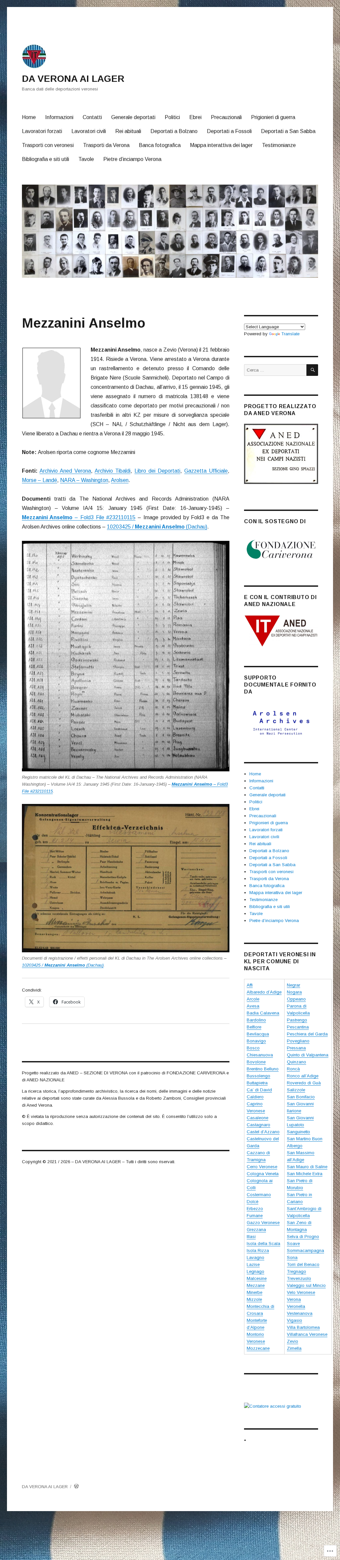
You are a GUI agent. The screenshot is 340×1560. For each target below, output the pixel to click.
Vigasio (294, 1320)
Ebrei (195, 117)
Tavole (86, 159)
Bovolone (256, 1061)
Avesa (253, 1006)
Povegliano (298, 1040)
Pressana (296, 1047)
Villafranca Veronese (307, 1334)
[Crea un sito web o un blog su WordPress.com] (76, 1486)
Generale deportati (133, 117)
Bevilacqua (258, 1033)
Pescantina (298, 1026)
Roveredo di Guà (304, 1082)
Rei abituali (128, 131)
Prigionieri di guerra (273, 117)
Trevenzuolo (299, 1278)
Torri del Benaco (303, 1264)
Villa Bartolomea (303, 1327)
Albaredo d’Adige (264, 992)
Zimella (294, 1348)
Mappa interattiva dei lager (221, 145)
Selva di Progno (303, 1236)
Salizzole (296, 1089)
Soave (293, 1243)
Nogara (294, 992)
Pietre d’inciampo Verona (132, 159)
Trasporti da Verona (106, 145)
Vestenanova (299, 1313)
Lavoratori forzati (42, 131)
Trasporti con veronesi (48, 145)
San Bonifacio (301, 1096)
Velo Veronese (301, 1292)
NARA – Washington (84, 480)
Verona (294, 1299)
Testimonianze (279, 145)
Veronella (296, 1306)
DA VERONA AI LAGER (73, 79)
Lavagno (255, 1257)
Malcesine (257, 1278)
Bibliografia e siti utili (45, 159)
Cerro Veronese (262, 1166)
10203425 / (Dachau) (157, 527)
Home (29, 117)
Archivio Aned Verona (65, 471)
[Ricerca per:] (275, 370)
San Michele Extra (304, 1173)
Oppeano (296, 999)
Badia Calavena (263, 1013)
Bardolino (256, 1019)
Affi (250, 985)
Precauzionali (226, 117)
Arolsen (119, 480)
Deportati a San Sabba (288, 131)
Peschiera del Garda (307, 1033)
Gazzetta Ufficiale (206, 471)
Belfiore (254, 1026)
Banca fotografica (160, 145)
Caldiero (255, 1096)
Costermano (259, 1194)
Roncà (293, 1068)
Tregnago (296, 1271)
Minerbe (254, 1292)
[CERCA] (312, 370)
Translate (290, 333)
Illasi (251, 1236)
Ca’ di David (259, 1089)
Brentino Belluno (263, 1068)
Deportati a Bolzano (174, 131)
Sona (292, 1257)
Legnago (255, 1271)
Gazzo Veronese (263, 1222)
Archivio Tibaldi (112, 471)
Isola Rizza (258, 1250)
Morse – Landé (39, 480)
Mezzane (256, 1285)
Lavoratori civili (88, 131)
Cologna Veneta (263, 1173)
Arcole (253, 999)
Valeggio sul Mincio (306, 1285)
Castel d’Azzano (263, 1131)
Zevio (292, 1341)
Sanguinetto (298, 1131)
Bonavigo (256, 1040)
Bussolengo (258, 1075)
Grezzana (256, 1229)
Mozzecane (258, 1348)
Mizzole (254, 1299)
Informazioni (59, 117)
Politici (172, 117)
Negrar (293, 985)
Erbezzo (255, 1208)
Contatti (92, 117)
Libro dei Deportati (157, 471)
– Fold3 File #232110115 (79, 517)
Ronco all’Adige (302, 1075)
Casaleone (257, 1117)
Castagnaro (258, 1124)
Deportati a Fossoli (229, 131)
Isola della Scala (263, 1243)
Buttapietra (257, 1082)
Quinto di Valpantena (307, 1054)
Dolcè (252, 1201)
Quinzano (296, 1061)
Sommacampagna (305, 1250)
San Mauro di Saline (307, 1166)
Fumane (255, 1215)
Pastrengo (297, 1019)
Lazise (253, 1264)
